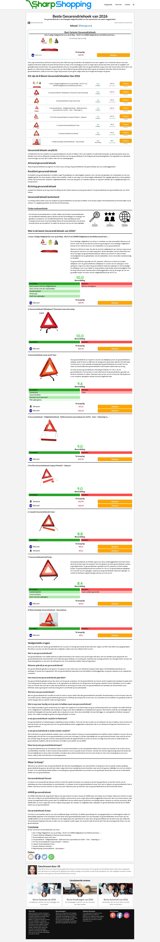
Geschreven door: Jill (36, 22)
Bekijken (113, 55)
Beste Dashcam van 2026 (44, 899)
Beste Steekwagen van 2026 (80, 899)
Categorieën (108, 4)
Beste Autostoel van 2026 (116, 899)
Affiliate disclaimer (87, 921)
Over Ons (118, 4)
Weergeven (85, 25)
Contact (127, 4)
